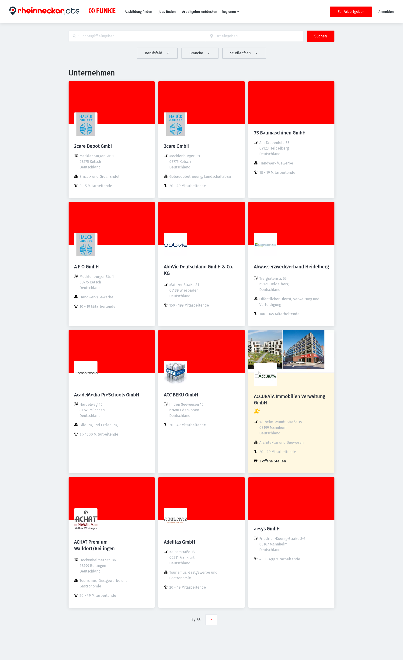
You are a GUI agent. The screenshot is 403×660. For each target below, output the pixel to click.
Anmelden (386, 12)
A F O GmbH (86, 266)
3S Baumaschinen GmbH (280, 133)
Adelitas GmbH (179, 542)
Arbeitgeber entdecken (199, 12)
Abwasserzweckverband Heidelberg (291, 266)
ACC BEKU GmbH (181, 395)
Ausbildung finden (138, 12)
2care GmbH (177, 146)
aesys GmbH (267, 528)
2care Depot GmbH (94, 146)
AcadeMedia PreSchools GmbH (106, 395)
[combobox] (137, 36)
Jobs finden (167, 12)
